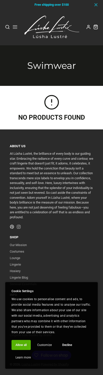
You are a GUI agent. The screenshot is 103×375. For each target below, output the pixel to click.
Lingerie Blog (19, 277)
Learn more (23, 357)
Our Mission (18, 245)
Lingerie (15, 264)
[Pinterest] (12, 227)
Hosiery (15, 271)
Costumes (17, 251)
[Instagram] (18, 227)
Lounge (15, 258)
